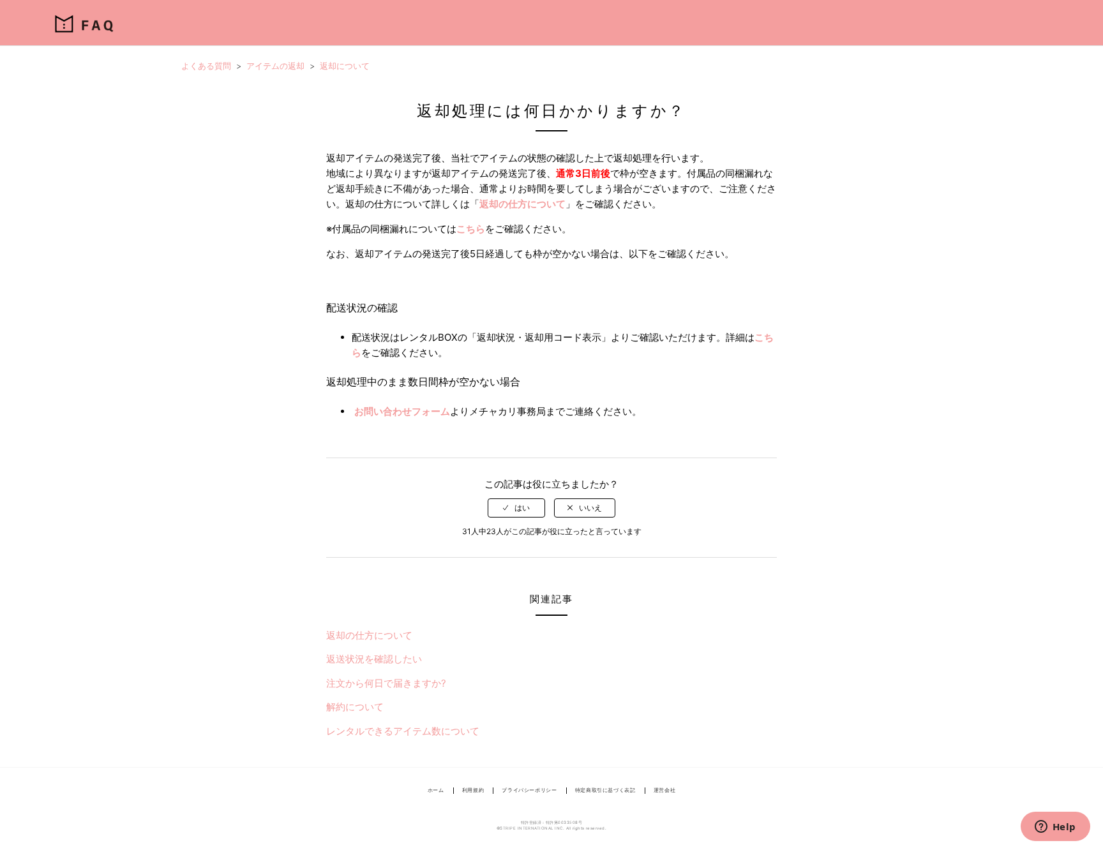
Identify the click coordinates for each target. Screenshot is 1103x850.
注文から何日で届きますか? (386, 683)
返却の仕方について (522, 204)
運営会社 (665, 790)
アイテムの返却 (275, 66)
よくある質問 (206, 66)
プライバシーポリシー (529, 790)
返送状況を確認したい (374, 659)
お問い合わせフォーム (402, 411)
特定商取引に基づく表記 (605, 790)
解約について (355, 707)
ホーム (436, 790)
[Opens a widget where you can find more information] (1055, 828)
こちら (470, 229)
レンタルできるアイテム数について (402, 731)
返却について (345, 66)
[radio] (516, 508)
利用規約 (473, 790)
